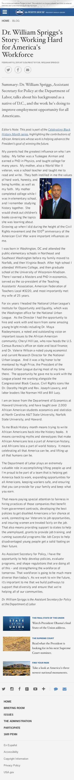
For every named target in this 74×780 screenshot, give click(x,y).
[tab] (4, 12)
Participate (12, 727)
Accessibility (11, 751)
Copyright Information (16, 758)
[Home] (40, 14)
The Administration (18, 721)
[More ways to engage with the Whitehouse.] (43, 689)
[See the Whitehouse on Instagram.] (12, 689)
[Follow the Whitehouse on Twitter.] (4, 689)
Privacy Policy (12, 765)
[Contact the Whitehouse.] (54, 689)
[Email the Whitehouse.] (65, 689)
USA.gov (9, 772)
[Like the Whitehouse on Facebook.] (19, 689)
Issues (8, 714)
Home (5, 20)
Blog (16, 20)
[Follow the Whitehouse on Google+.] (27, 689)
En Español (10, 745)
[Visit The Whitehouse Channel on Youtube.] (35, 689)
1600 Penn (10, 734)
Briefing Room (14, 708)
